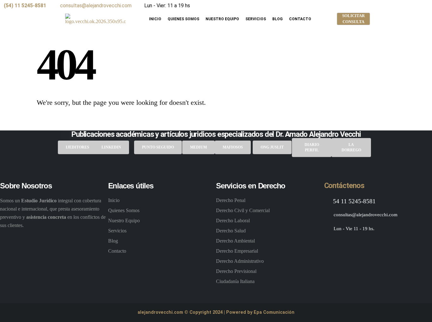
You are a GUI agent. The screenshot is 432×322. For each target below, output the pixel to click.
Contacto (300, 19)
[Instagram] (319, 5)
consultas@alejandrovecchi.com (95, 6)
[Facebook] (307, 5)
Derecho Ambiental (235, 240)
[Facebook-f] (328, 244)
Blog (277, 19)
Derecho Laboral (233, 220)
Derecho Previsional (236, 271)
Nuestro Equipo (222, 19)
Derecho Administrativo (240, 261)
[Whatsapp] (375, 244)
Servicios (255, 19)
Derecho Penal (230, 200)
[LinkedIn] (332, 5)
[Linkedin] (359, 244)
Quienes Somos (183, 19)
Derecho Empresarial (237, 251)
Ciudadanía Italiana (235, 281)
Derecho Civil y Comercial (243, 210)
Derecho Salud (231, 230)
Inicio (155, 19)
